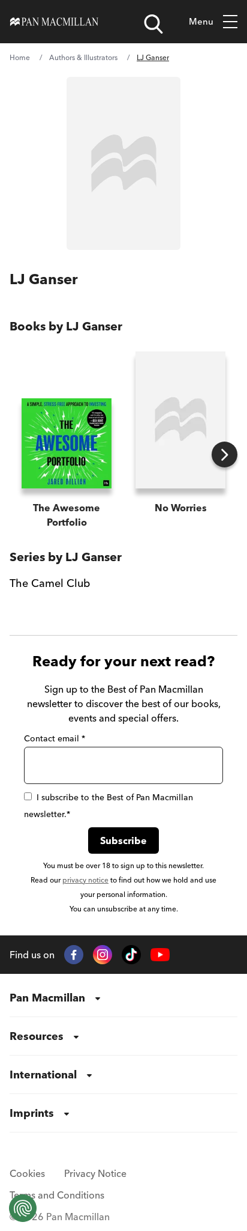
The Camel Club (50, 583)
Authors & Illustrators (83, 57)
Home (20, 57)
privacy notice (85, 879)
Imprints (32, 1113)
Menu (201, 21)
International (43, 1074)
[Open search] (153, 24)
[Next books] (224, 454)
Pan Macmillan (47, 998)
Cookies (27, 1173)
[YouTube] (160, 955)
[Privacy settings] (23, 1208)
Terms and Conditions (57, 1195)
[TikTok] (131, 954)
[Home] (54, 21)
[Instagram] (102, 954)
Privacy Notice (95, 1173)
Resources (37, 1036)
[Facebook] (73, 954)
